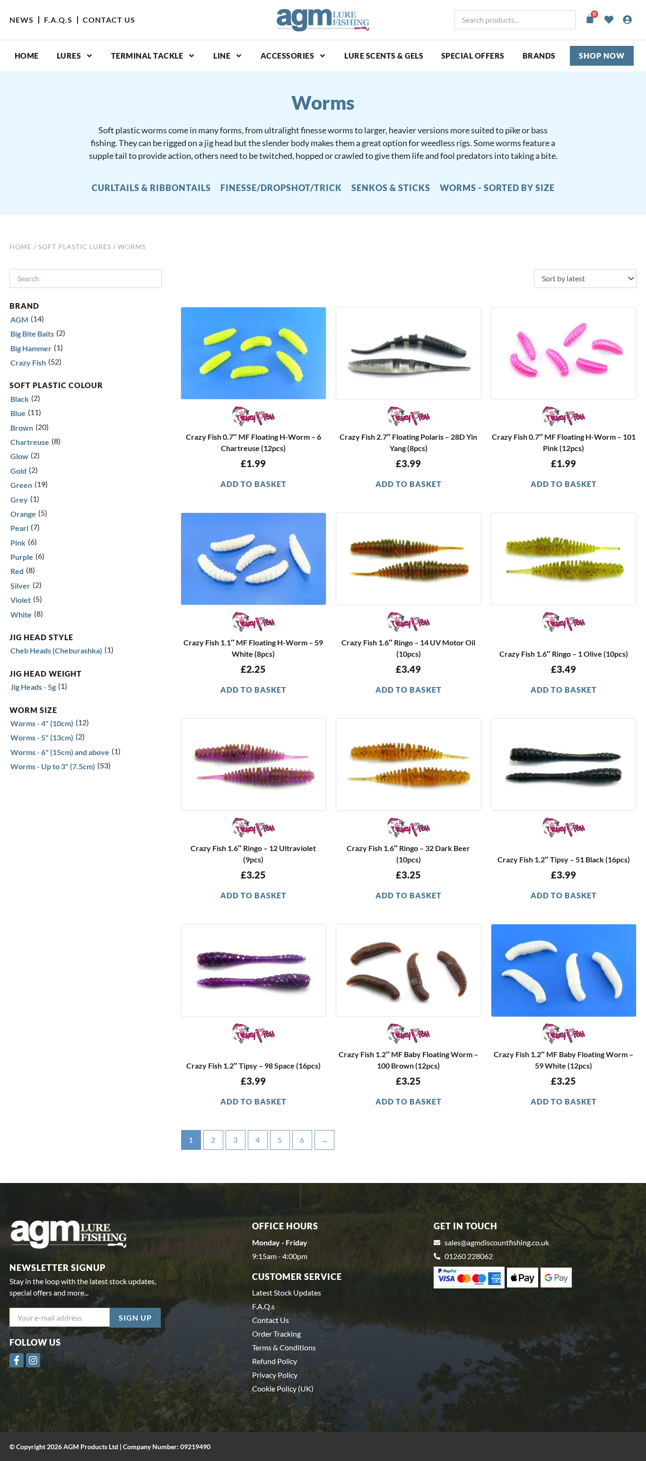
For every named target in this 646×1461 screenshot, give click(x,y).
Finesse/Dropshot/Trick (281, 188)
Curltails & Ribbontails (151, 188)
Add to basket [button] (253, 483)
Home (27, 55)
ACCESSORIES (287, 55)
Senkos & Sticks (390, 188)
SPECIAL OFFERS (473, 55)
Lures (69, 55)
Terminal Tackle (147, 55)
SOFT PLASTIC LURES (74, 247)
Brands (539, 55)
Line (221, 55)
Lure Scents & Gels (383, 55)
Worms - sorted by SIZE (497, 188)
